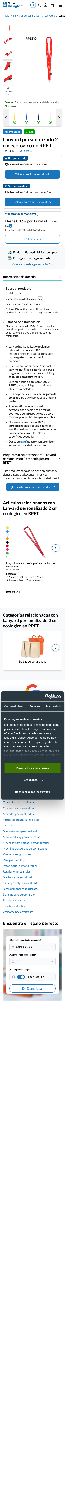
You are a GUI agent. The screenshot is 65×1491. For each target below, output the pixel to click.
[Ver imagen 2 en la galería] (8, 41)
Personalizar (30, 779)
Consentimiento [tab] (14, 706)
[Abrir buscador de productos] (39, 5)
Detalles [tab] (35, 706)
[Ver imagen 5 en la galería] (8, 78)
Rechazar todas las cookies (32, 791)
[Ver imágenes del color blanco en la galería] (50, 118)
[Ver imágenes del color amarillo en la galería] (14, 118)
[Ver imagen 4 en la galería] (8, 66)
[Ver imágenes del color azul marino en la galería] (38, 118)
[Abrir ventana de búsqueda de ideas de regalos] (33, 5)
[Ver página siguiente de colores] (59, 117)
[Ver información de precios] (10, 225)
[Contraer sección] (60, 277)
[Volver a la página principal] (13, 5)
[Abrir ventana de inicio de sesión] (45, 5)
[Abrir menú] (59, 5)
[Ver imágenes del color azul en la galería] (26, 118)
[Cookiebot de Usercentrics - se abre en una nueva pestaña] (46, 696)
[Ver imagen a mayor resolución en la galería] (37, 60)
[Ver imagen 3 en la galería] (8, 54)
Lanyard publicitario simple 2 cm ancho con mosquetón (30, 565)
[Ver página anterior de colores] (6, 117)
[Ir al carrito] (52, 5)
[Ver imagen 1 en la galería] (8, 29)
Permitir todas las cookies (32, 767)
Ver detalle (26, 150)
